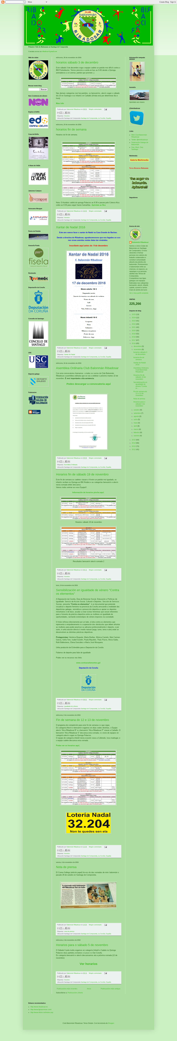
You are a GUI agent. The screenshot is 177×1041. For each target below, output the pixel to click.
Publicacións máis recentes (67, 989)
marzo (136, 429)
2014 (134, 443)
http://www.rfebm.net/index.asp (41, 1012)
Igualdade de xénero (71, 706)
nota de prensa (69, 931)
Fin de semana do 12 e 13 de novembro (82, 720)
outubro (137, 410)
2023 (134, 321)
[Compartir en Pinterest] (68, 112)
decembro (138, 346)
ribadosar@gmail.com (49, 51)
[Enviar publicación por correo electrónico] (105, 109)
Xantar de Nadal (69, 354)
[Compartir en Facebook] (66, 112)
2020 (134, 331)
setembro (137, 413)
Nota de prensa (66, 867)
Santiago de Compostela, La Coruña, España (96, 118)
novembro (138, 349)
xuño (136, 420)
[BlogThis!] (61, 112)
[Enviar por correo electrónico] (58, 112)
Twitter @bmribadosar (139, 140)
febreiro (137, 432)
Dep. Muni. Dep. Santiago (137, 148)
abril (135, 426)
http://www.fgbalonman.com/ (40, 1010)
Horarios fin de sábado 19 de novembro (82, 474)
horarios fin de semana (71, 129)
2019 (134, 334)
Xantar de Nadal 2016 (70, 227)
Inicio (89, 989)
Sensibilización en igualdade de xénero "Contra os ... (140, 385)
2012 (134, 449)
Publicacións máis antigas (110, 989)
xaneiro (137, 436)
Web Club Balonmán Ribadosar (139, 136)
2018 (134, 337)
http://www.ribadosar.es (39, 1007)
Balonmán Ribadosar (140, 242)
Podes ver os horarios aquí (67, 745)
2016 (134, 343)
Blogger (111, 1023)
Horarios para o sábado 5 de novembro (82, 945)
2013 (134, 446)
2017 (134, 340)
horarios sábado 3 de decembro (77, 62)
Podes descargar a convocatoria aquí (89, 384)
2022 (134, 324)
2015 (134, 440)
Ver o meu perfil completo (138, 293)
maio (136, 423)
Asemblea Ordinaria (70, 464)
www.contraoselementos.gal (88, 663)
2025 (134, 314)
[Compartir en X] (63, 112)
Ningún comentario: (95, 109)
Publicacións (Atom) (75, 993)
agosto (136, 416)
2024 (134, 318)
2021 (134, 327)
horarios (67, 116)
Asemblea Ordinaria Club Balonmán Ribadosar (87, 368)
